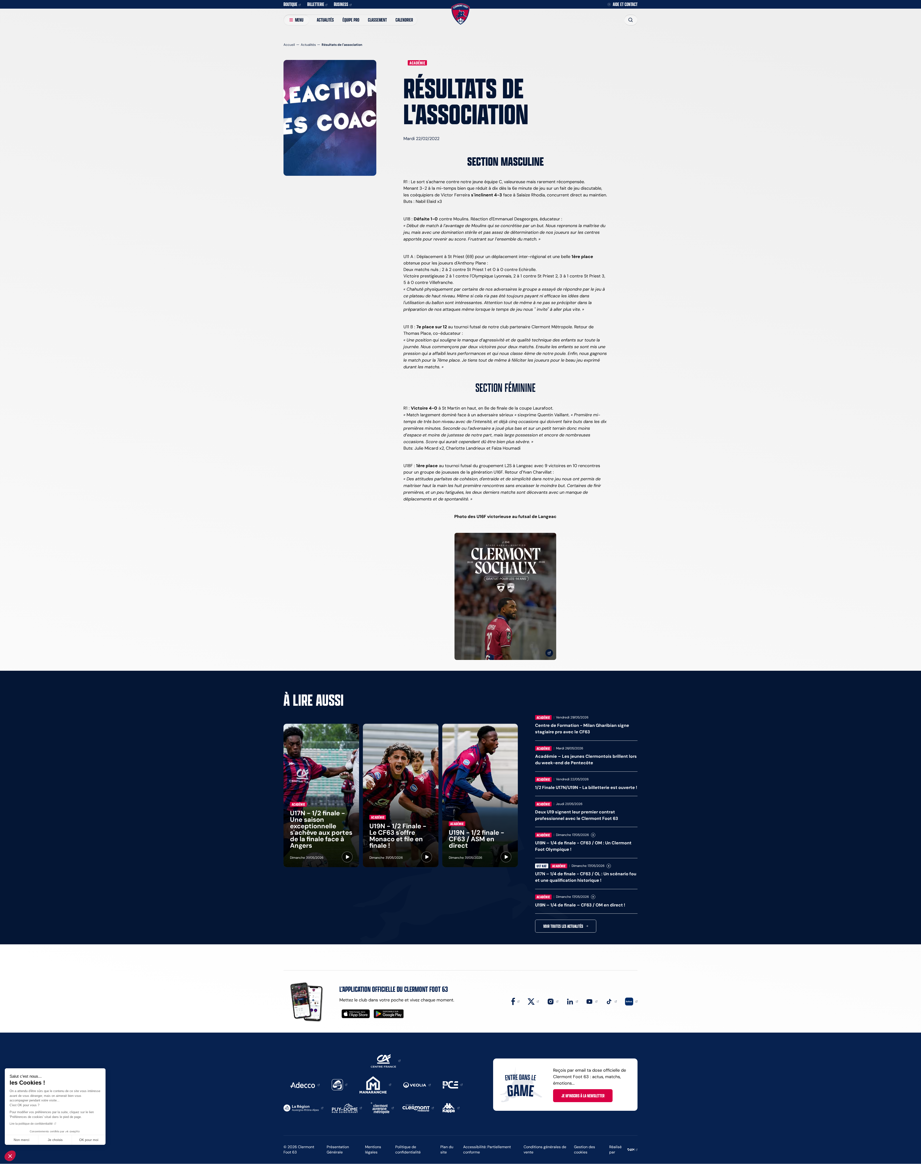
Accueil (289, 45)
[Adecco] (305, 1084)
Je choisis (55, 1140)
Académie (417, 63)
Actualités (325, 20)
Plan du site (446, 1150)
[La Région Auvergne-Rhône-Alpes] (303, 1107)
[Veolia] (417, 1084)
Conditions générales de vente (545, 1150)
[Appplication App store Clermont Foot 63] (356, 1013)
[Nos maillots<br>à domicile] (505, 596)
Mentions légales (373, 1150)
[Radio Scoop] (340, 1084)
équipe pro (350, 20)
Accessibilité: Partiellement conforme (487, 1150)
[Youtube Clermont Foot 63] (591, 1001)
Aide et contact (625, 4)
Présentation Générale (338, 1150)
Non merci (21, 1140)
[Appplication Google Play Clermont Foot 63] (389, 1013)
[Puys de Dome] (347, 1107)
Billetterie (315, 4)
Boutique (290, 4)
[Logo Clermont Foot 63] (460, 14)
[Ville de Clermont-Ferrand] (418, 1107)
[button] (10, 1156)
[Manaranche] (375, 1084)
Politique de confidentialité (408, 1150)
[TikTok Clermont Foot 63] (611, 1001)
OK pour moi (88, 1140)
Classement (377, 20)
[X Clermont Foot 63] (533, 1001)
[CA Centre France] (386, 1060)
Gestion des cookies (584, 1150)
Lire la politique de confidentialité (31, 1123)
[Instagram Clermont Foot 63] (553, 1001)
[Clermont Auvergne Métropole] (382, 1107)
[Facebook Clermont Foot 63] (515, 1001)
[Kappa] (451, 1107)
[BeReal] (631, 1001)
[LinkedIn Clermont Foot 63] (572, 1001)
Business (341, 4)
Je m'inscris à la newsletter (582, 1096)
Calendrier (404, 20)
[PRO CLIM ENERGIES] (453, 1084)
